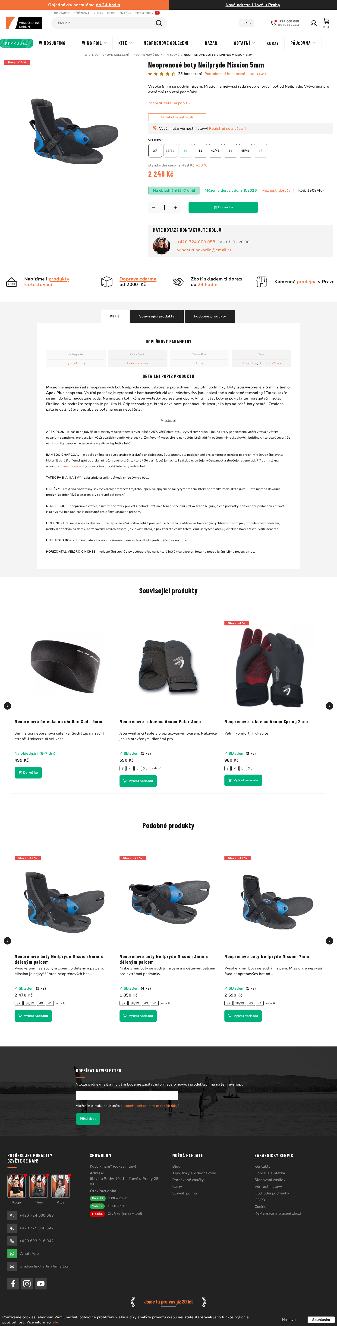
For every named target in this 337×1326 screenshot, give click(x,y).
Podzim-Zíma (270, 363)
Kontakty (61, 13)
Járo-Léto (249, 363)
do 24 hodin (108, 5)
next (329, 706)
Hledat (159, 23)
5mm (199, 363)
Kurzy (98, 13)
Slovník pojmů (184, 1193)
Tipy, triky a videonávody (194, 1173)
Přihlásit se (88, 1119)
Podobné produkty (210, 316)
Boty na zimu (137, 363)
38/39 (29, 1003)
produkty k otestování (46, 282)
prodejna (307, 282)
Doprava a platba (270, 1173)
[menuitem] (16, 43)
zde (55, 1322)
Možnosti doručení (277, 190)
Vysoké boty (76, 363)
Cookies (261, 1206)
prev (7, 706)
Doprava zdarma (138, 279)
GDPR (260, 1200)
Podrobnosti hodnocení (225, 73)
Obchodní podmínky (272, 1193)
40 (41, 1003)
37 (19, 1003)
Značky (125, 13)
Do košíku (225, 207)
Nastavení (290, 1319)
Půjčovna (81, 13)
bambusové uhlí (73, 466)
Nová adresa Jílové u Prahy (253, 5)
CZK (245, 23)
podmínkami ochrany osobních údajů (151, 1106)
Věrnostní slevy (268, 1186)
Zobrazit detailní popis (168, 103)
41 (50, 1003)
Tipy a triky (144, 13)
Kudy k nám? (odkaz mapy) (113, 1166)
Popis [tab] (115, 316)
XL (145, 768)
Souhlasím (321, 1319)
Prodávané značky (188, 1179)
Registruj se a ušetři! (227, 128)
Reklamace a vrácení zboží (278, 1213)
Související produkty (156, 316)
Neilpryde (258, 74)
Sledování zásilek (270, 1179)
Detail (138, 781)
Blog (111, 13)
